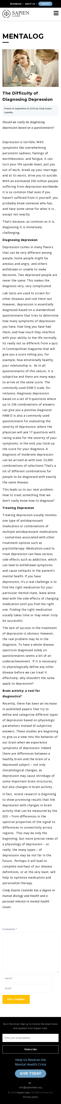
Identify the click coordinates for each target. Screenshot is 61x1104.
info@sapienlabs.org (30, 1087)
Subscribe (30, 1049)
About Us (30, 4)
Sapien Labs (23, 1092)
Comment (9, 929)
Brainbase (16, 4)
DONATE (45, 3)
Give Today (30, 1073)
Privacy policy (30, 1097)
